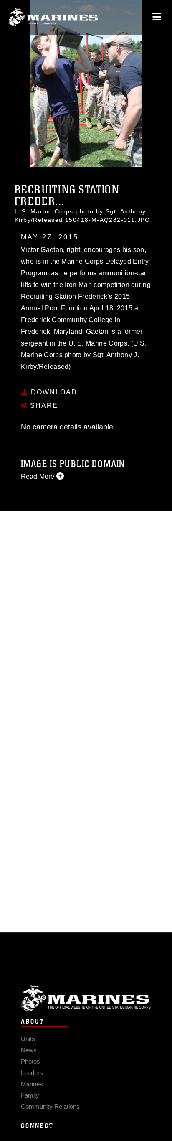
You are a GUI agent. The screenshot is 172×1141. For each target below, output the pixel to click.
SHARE (43, 405)
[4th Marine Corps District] (53, 17)
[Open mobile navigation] (157, 17)
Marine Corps (86, 998)
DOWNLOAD (52, 392)
